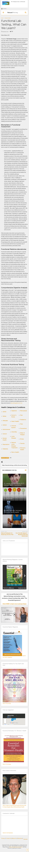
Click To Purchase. (7, 764)
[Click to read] (14, 480)
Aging (4, 416)
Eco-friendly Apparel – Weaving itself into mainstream (22, 534)
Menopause (23, 410)
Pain (21, 415)
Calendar (25, 839)
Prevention (23, 428)
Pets (21, 424)
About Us (14, 838)
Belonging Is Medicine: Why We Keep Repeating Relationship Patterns (18, 3)
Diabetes (5, 448)
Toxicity (22, 443)
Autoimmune (6, 429)
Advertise (20, 838)
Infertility (14, 432)
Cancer (5, 433)
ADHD (4, 411)
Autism (5, 425)
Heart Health (15, 421)
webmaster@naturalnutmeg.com (16, 847)
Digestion (14, 410)
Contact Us (8, 838)
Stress (22, 439)
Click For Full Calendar (8, 832)
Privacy (3, 838)
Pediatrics (23, 419)
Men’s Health (15, 452)
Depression (6, 444)
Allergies (5, 420)
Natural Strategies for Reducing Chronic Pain (7, 533)
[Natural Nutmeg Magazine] (12, 14)
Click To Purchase (7, 703)
